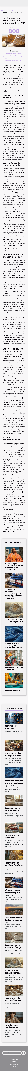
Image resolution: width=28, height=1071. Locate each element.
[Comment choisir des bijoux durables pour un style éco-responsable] (14, 745)
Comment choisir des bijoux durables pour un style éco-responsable (14, 757)
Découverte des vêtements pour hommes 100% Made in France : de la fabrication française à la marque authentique (14, 594)
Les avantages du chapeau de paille (13, 55)
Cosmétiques (14, 1059)
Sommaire (14, 51)
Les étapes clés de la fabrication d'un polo (12, 691)
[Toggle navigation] (4, 2)
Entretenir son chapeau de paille (13, 60)
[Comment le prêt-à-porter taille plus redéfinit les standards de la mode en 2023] (14, 554)
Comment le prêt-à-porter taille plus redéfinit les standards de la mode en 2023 (14, 566)
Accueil (3, 10)
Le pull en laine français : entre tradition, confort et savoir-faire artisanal (14, 621)
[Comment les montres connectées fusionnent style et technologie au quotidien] (14, 718)
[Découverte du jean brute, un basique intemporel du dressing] (14, 634)
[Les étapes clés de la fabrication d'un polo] (14, 680)
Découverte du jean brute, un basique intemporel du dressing (13, 645)
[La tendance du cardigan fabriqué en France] (14, 855)
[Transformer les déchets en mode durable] (14, 658)
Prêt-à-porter (14, 1064)
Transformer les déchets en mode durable (14, 669)
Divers (14, 1066)
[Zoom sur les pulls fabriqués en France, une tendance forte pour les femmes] (14, 827)
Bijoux (14, 1062)
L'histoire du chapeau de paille (13, 53)
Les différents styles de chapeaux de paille (13, 58)
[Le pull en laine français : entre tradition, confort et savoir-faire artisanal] (14, 610)
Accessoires (10, 10)
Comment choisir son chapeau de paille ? (13, 57)
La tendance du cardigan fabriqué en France (13, 865)
